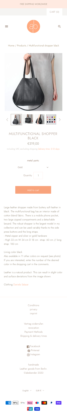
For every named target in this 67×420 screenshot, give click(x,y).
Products (21, 45)
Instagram (35, 354)
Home (11, 45)
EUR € (38, 390)
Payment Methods (33, 332)
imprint (33, 313)
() (54, 12)
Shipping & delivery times (33, 336)
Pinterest (34, 350)
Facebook (34, 346)
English (26, 390)
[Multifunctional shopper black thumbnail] (51, 119)
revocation (33, 328)
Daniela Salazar (21, 284)
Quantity (27, 175)
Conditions (33, 305)
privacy (33, 309)
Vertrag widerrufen (33, 324)
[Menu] (6, 26)
